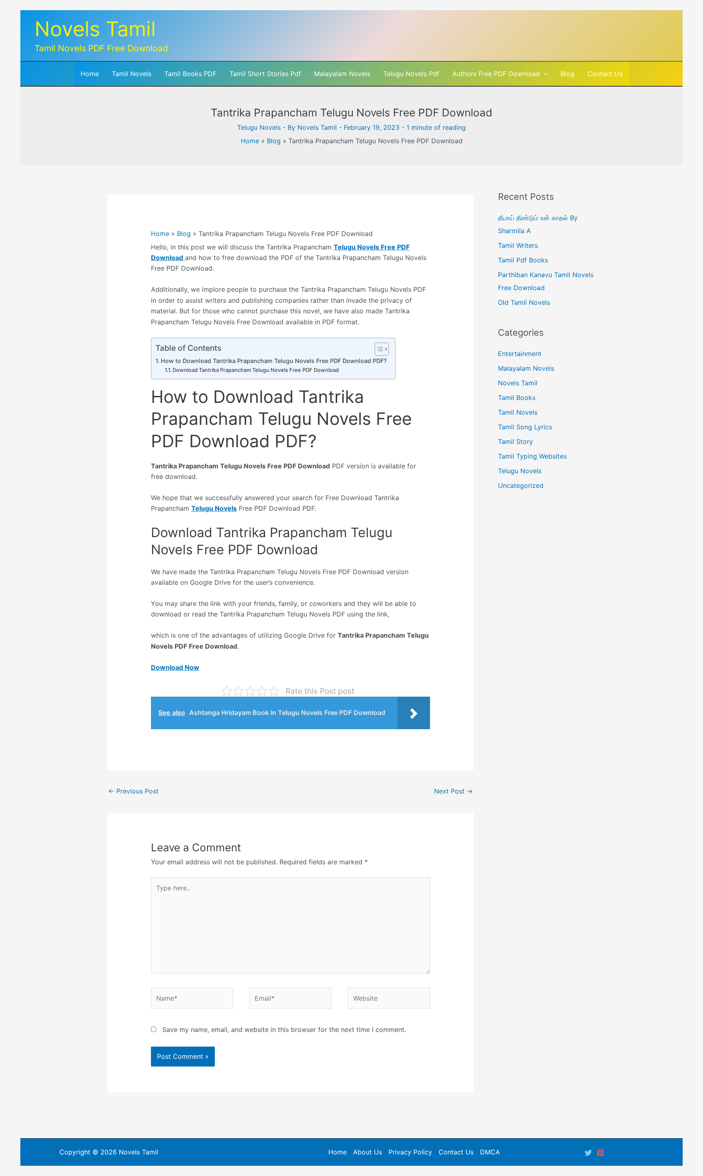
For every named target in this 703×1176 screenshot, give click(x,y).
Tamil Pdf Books (523, 260)
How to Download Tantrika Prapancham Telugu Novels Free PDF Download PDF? (274, 360)
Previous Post (133, 791)
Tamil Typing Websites (532, 456)
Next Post (453, 791)
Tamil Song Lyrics (525, 427)
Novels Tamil (95, 29)
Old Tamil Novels (524, 302)
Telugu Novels (259, 127)
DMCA (490, 1152)
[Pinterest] (600, 1152)
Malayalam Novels (526, 368)
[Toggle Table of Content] (378, 349)
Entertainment (519, 354)
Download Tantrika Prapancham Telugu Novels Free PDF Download (255, 370)
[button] (544, 73)
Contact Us (456, 1152)
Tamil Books (516, 397)
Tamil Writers (518, 245)
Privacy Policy (410, 1152)
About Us (367, 1152)
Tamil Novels (517, 412)
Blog (274, 141)
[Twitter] (588, 1152)
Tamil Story (515, 441)
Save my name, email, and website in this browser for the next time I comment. (284, 1029)
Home (250, 141)
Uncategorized (521, 485)
